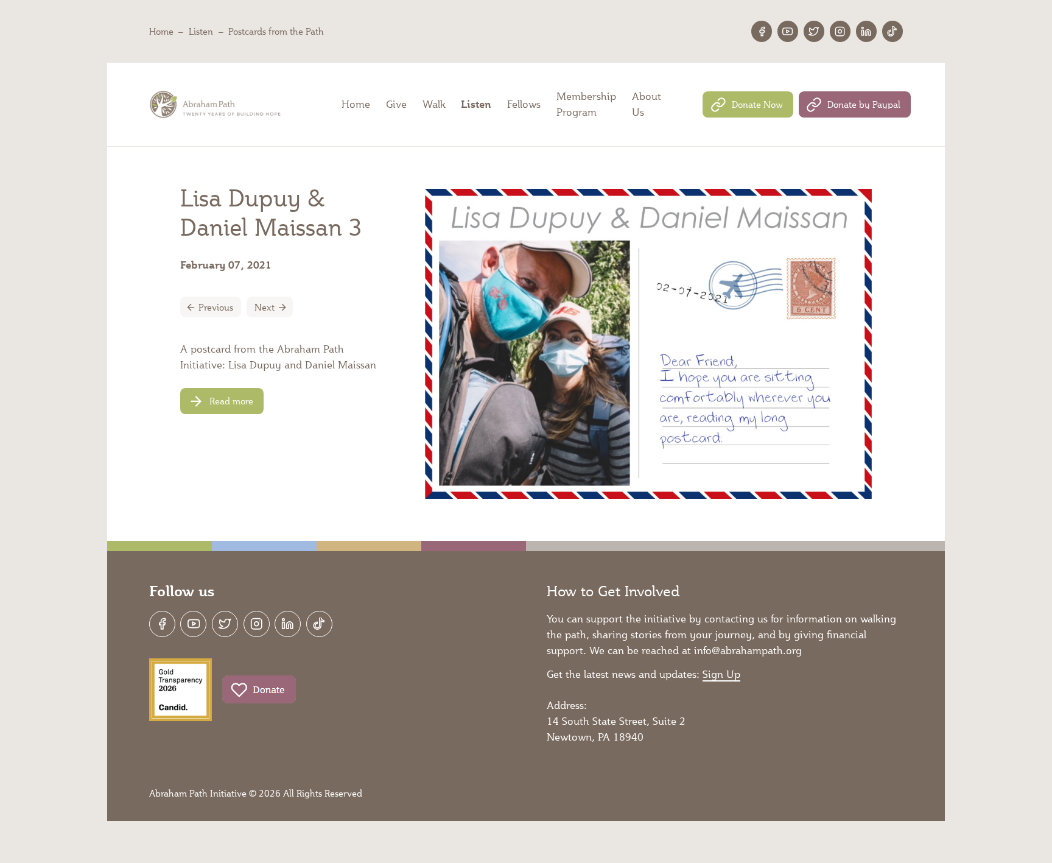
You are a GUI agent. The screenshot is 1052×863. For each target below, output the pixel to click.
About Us (646, 104)
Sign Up (721, 674)
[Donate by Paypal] (855, 104)
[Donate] (259, 689)
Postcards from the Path (276, 31)
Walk (434, 103)
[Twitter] (814, 31)
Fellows (524, 103)
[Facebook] (761, 31)
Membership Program (586, 104)
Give (396, 103)
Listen (201, 31)
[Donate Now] (748, 104)
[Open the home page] (216, 104)
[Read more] (221, 401)
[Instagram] (840, 31)
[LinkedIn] (866, 31)
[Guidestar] (180, 689)
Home (161, 31)
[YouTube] (787, 31)
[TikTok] (892, 31)
